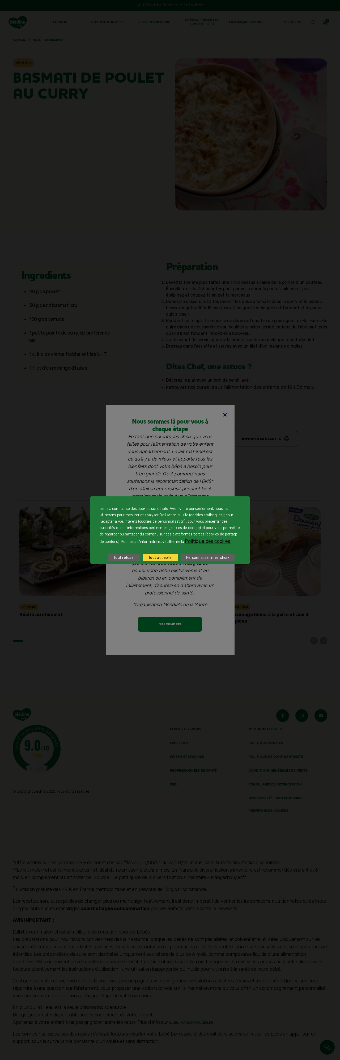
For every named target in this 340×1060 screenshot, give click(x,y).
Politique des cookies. (208, 541)
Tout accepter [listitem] (160, 557)
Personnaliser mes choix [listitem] (207, 557)
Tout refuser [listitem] (124, 557)
